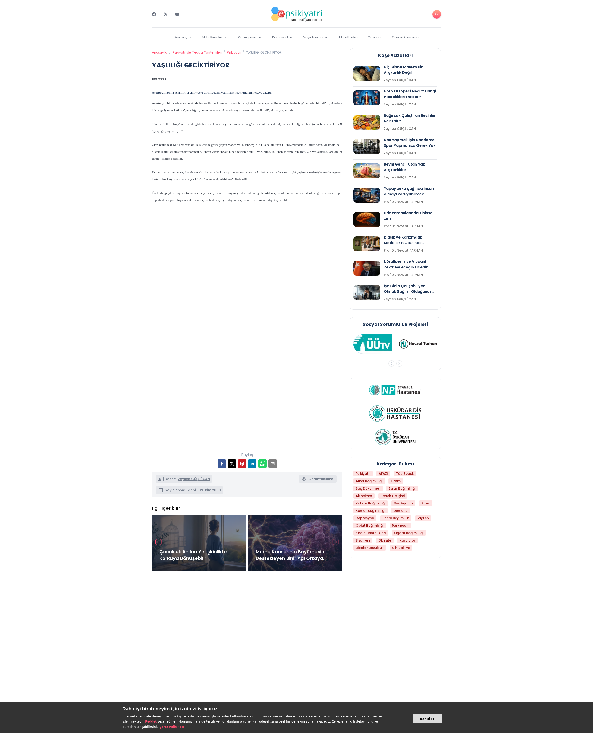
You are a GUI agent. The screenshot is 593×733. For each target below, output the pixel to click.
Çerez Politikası (171, 726)
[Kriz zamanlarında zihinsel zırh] (366, 219)
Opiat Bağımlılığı (370, 525)
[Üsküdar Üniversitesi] (395, 437)
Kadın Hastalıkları (371, 533)
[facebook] (222, 463)
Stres (425, 503)
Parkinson (400, 525)
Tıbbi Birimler (212, 37)
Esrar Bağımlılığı (402, 488)
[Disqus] (247, 636)
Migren (423, 518)
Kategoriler (247, 37)
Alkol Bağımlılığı (369, 481)
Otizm (396, 481)
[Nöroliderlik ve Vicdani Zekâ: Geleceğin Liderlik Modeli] (366, 268)
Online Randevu (405, 37)
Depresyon (365, 518)
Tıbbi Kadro (348, 37)
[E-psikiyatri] (296, 14)
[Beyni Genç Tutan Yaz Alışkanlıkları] (366, 170)
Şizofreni (363, 540)
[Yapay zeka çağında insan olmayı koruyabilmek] (366, 195)
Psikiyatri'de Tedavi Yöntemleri (197, 52)
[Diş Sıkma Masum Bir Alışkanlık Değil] (366, 73)
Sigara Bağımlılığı (408, 533)
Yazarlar (375, 37)
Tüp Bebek (405, 473)
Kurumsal (280, 37)
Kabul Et (427, 718)
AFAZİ (383, 473)
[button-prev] (391, 363)
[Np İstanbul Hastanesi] (395, 390)
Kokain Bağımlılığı (370, 503)
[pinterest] (242, 463)
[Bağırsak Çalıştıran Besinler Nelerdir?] (366, 122)
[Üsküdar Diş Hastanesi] (395, 413)
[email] (272, 463)
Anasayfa (183, 37)
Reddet (151, 721)
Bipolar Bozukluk (370, 547)
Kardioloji (407, 540)
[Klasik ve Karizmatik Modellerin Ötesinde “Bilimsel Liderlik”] (366, 243)
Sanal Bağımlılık (395, 518)
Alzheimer (364, 496)
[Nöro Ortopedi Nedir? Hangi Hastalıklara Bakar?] (366, 97)
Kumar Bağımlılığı (370, 510)
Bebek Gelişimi (393, 496)
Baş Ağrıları (403, 503)
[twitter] (232, 463)
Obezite (384, 540)
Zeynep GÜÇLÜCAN (194, 479)
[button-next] (399, 363)
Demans (400, 510)
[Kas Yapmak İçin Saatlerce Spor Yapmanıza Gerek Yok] (366, 146)
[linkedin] (252, 463)
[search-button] (436, 14)
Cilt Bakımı (401, 547)
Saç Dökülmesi (368, 488)
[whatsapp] (262, 463)
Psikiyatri (234, 52)
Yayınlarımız (313, 37)
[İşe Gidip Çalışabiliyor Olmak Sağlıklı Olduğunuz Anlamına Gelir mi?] (366, 292)
